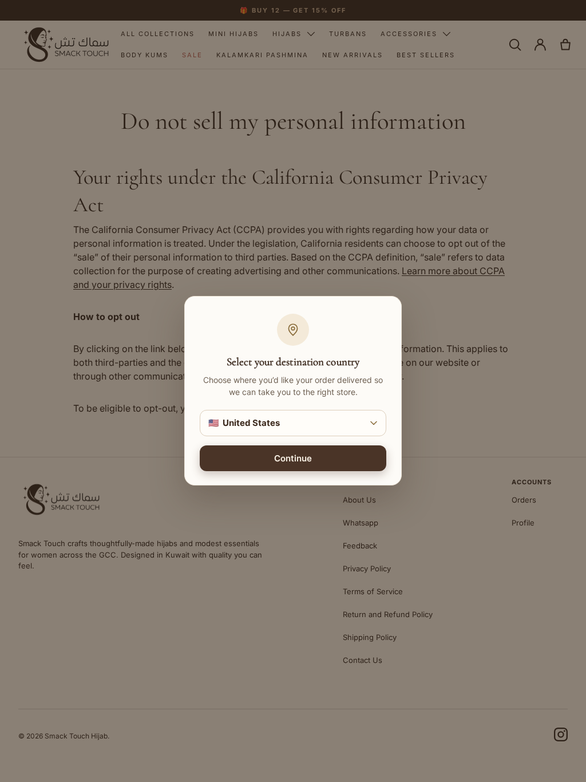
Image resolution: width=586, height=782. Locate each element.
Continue (293, 458)
